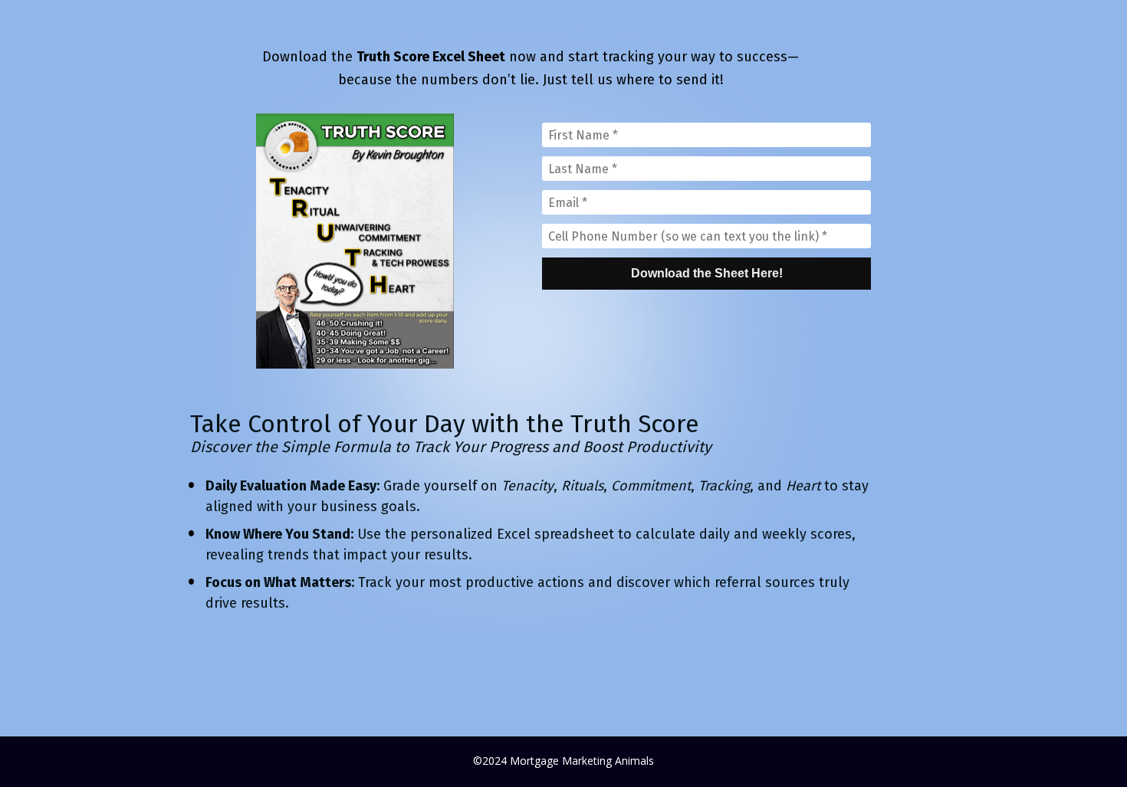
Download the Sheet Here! (707, 273)
